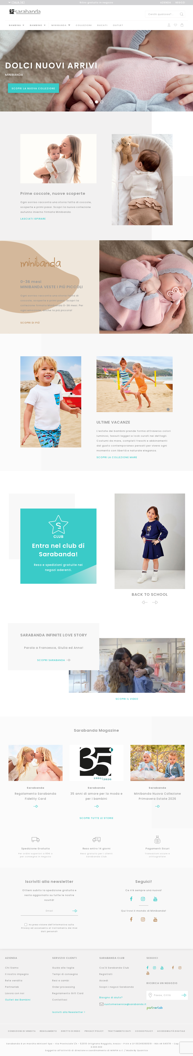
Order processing (63, 987)
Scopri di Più (30, 322)
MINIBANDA (59, 25)
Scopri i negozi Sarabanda (116, 987)
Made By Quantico (137, 1050)
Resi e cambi (60, 980)
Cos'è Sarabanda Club (114, 967)
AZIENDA (165, 2)
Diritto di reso (70, 1031)
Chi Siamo (12, 967)
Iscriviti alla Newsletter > (68, 1012)
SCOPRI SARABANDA (51, 660)
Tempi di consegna (65, 974)
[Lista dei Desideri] (175, 24)
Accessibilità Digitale (171, 1031)
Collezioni (84, 25)
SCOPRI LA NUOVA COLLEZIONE (33, 88)
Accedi (103, 980)
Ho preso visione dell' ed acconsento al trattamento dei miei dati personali (49, 928)
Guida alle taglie (63, 967)
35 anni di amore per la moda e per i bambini (96, 796)
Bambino (36, 25)
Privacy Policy (94, 1031)
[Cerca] (181, 14)
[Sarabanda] (25, 12)
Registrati (106, 974)
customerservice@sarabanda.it (122, 1004)
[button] (144, 602)
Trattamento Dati (119, 1031)
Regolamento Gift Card (67, 993)
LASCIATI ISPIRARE (33, 219)
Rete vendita (13, 980)
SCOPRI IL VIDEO (127, 699)
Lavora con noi (14, 993)
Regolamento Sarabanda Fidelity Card (35, 796)
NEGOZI (180, 2)
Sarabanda (35, 788)
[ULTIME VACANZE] (50, 401)
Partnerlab (12, 987)
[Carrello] (182, 24)
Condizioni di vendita (22, 1031)
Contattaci (59, 999)
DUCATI (102, 25)
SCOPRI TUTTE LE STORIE (96, 818)
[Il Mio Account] (169, 24)
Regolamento (48, 1031)
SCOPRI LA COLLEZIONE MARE (116, 457)
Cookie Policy (144, 1031)
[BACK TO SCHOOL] (150, 543)
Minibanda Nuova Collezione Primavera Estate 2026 (157, 796)
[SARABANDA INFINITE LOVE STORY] (127, 665)
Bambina (15, 25)
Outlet (118, 25)
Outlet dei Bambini (18, 999)
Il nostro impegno (17, 974)
